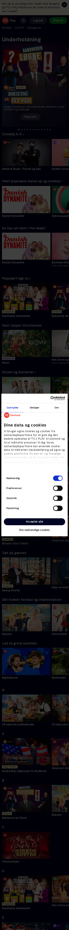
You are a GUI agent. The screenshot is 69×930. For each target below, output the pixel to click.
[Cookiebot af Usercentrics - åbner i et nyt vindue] (50, 398)
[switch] (58, 488)
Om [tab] (56, 407)
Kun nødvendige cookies (34, 530)
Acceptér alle (34, 521)
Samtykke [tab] (12, 407)
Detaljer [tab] (34, 407)
